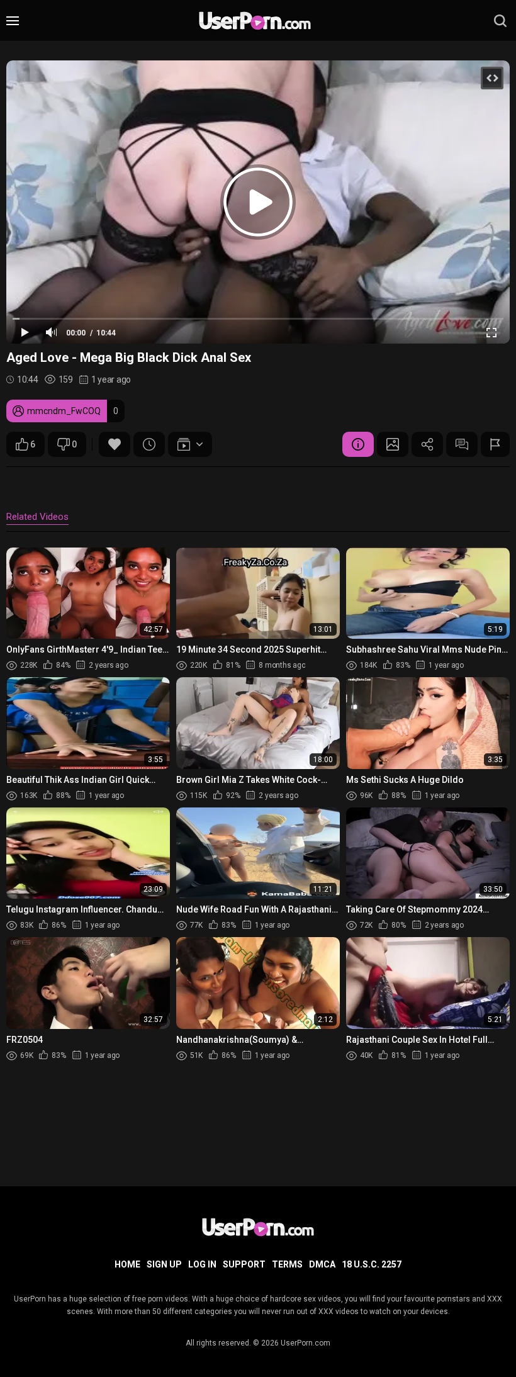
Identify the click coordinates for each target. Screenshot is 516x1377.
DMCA (322, 1264)
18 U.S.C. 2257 (371, 1264)
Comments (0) (462, 444)
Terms (287, 1264)
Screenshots (392, 444)
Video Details (358, 444)
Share (427, 444)
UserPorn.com (305, 1343)
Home (127, 1264)
